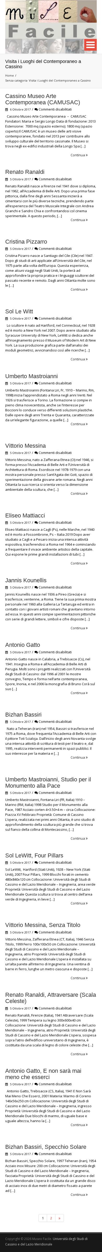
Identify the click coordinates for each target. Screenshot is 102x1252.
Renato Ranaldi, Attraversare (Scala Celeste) (50, 997)
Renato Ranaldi (24, 172)
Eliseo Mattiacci (25, 515)
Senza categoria (16, 80)
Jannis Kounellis (26, 580)
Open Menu (90, 45)
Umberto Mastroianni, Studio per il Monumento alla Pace (48, 782)
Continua (78, 155)
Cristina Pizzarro (26, 241)
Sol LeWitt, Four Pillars (34, 855)
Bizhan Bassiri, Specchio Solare (45, 1147)
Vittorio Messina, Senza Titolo (42, 925)
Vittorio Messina (25, 445)
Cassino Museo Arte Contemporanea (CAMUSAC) (42, 99)
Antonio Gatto (22, 645)
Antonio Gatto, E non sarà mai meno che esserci (43, 1074)
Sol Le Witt (19, 311)
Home (9, 75)
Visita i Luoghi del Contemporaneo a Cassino (60, 80)
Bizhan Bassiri (23, 714)
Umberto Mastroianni (31, 376)
